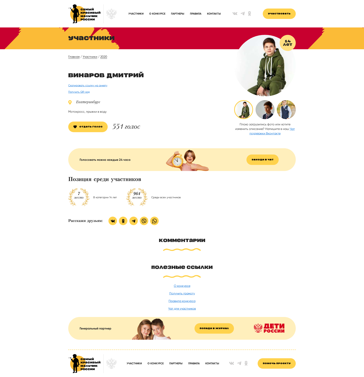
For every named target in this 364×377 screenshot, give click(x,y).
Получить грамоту (182, 293)
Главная (74, 57)
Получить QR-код (79, 91)
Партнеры (177, 13)
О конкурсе (157, 13)
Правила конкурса (182, 301)
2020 (103, 57)
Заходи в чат (263, 159)
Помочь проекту (277, 363)
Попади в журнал (214, 328)
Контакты (214, 13)
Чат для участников (182, 308)
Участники (136, 13)
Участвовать (279, 13)
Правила (195, 13)
